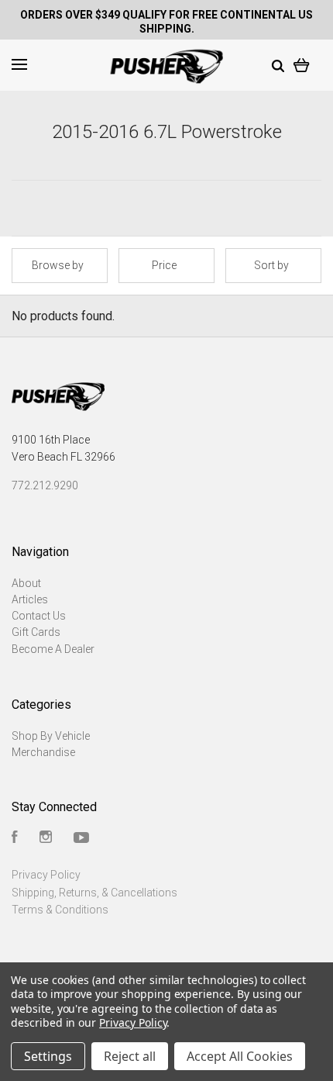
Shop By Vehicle (51, 736)
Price (164, 265)
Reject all (130, 1056)
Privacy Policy (46, 875)
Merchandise (43, 752)
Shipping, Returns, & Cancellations (94, 892)
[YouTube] (81, 839)
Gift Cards (36, 632)
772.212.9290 (45, 485)
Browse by (58, 265)
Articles (30, 599)
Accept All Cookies (240, 1056)
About (26, 583)
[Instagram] (45, 839)
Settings (48, 1056)
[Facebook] (15, 839)
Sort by (271, 265)
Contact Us (39, 616)
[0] (302, 64)
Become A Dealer (53, 649)
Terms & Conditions (60, 909)
